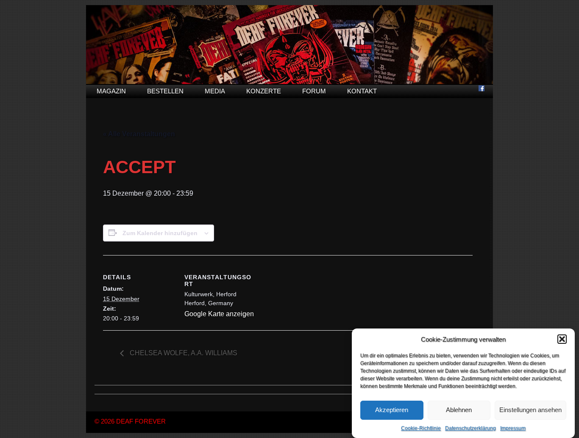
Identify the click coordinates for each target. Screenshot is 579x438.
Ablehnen (459, 410)
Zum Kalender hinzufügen (160, 233)
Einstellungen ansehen (530, 410)
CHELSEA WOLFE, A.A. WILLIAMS (182, 353)
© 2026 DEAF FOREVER (130, 421)
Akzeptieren (391, 410)
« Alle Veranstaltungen (139, 134)
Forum (314, 91)
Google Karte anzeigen (219, 313)
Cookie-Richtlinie (421, 428)
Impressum (513, 428)
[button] (562, 339)
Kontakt (362, 91)
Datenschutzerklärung (470, 428)
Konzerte (263, 91)
